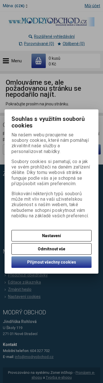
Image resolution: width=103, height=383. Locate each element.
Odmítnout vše (51, 249)
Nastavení (51, 235)
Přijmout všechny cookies (51, 262)
